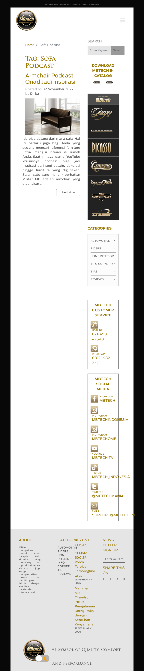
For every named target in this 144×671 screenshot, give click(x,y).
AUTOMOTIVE (67, 547)
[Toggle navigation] (122, 20)
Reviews (103, 279)
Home (29, 45)
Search (117, 50)
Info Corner (102, 264)
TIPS (61, 570)
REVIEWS (64, 574)
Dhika (34, 93)
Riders (103, 248)
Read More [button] (68, 192)
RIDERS (63, 551)
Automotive (103, 241)
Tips (103, 271)
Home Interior (103, 257)
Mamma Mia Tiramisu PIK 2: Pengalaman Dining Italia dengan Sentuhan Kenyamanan (85, 606)
